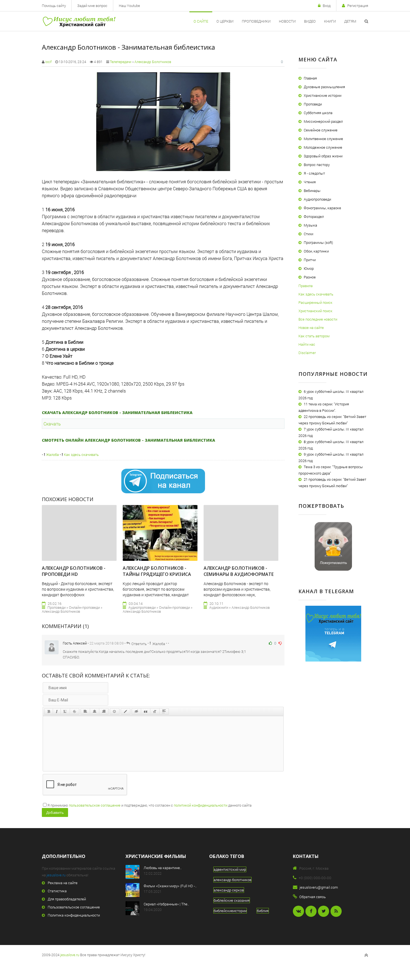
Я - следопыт (314, 173)
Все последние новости (317, 319)
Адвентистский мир (230, 869)
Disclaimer (307, 352)
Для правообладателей (67, 898)
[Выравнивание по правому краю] (103, 711)
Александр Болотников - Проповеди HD (73, 571)
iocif (48, 61)
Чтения (310, 181)
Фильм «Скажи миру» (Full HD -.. (170, 885)
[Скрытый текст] (136, 711)
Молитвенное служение (323, 138)
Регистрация (357, 5)
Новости (287, 21)
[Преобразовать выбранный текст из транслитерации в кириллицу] (155, 711)
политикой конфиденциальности (200, 805)
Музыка (310, 225)
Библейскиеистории (230, 910)
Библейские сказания (232, 900)
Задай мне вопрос (92, 5)
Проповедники (256, 21)
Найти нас (306, 344)
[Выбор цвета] (125, 711)
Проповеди (313, 104)
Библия (263, 910)
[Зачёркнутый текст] (74, 711)
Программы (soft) (318, 242)
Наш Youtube (129, 5)
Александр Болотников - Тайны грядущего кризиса (157, 571)
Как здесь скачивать (81, 454)
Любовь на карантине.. (163, 867)
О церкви (224, 21)
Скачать (52, 424)
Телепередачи (120, 61)
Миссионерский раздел (323, 121)
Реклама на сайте (63, 882)
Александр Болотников (152, 61)
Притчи (310, 259)
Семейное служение (320, 130)
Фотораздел (314, 216)
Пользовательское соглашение (74, 907)
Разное (310, 277)
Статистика (57, 890)
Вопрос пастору (317, 164)
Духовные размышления (324, 86)
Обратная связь (312, 896)
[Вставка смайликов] (114, 711)
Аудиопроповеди (317, 199)
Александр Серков (229, 890)
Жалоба (52, 454)
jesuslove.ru (56, 874)
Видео (310, 21)
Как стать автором (314, 335)
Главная (310, 78)
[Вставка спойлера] (164, 711)
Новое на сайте (311, 327)
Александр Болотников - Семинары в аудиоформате (239, 571)
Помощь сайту (54, 5)
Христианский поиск (315, 310)
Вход (327, 5)
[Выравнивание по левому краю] (85, 711)
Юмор (309, 268)
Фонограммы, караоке (322, 207)
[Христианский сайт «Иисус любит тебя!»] (79, 21)
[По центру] (94, 711)
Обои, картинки (316, 251)
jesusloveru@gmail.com (319, 887)
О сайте (201, 21)
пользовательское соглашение (94, 805)
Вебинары (312, 190)
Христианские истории (322, 95)
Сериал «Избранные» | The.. (166, 904)
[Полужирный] (48, 711)
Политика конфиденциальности (74, 915)
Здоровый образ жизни (323, 155)
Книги (330, 21)
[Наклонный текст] (57, 711)
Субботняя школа (318, 112)
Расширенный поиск (315, 302)
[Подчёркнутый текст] (65, 711)
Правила (305, 285)
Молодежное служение (323, 147)
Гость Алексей (75, 643)
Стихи (308, 233)
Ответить (139, 643)
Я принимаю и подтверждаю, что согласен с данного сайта (149, 805)
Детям (350, 21)
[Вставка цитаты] (145, 711)
